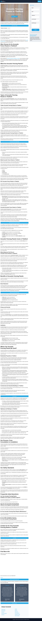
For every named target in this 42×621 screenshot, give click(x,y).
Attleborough (3, 609)
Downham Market (4, 613)
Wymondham (3, 610)
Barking (1, 577)
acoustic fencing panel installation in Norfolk (13, 58)
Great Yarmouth (17, 615)
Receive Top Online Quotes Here (14, 292)
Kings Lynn (16, 611)
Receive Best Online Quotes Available (14, 222)
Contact (39, 1)
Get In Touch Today (14, 25)
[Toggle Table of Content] (8, 28)
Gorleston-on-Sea (17, 614)
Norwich (16, 610)
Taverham (2, 614)
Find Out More (15, 396)
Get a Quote (14, 16)
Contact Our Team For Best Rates (14, 141)
